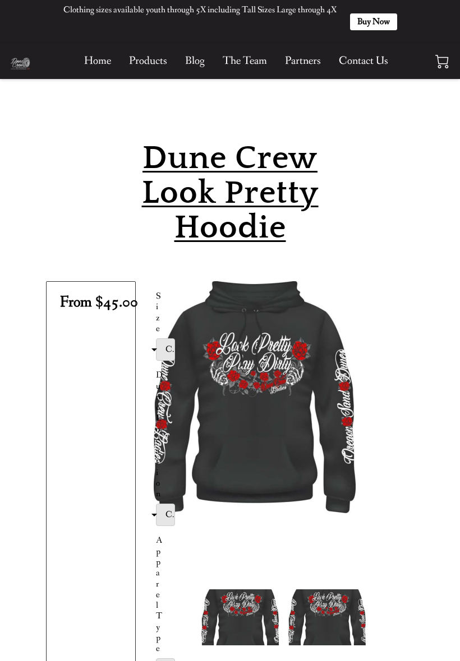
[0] (442, 61)
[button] (176, 349)
